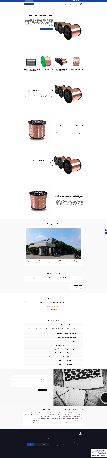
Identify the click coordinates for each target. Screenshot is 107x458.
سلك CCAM (62, 442)
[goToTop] (106, 233)
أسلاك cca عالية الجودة (37, 414)
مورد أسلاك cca (59, 414)
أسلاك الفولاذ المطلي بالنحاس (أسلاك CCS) (46, 69)
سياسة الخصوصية (65, 454)
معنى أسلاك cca (61, 412)
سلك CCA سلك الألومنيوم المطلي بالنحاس (76, 69)
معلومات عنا (76, 442)
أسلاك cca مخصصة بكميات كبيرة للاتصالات (69, 416)
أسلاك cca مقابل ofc (79, 412)
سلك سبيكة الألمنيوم (62, 446)
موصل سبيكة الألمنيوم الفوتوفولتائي (55, 443)
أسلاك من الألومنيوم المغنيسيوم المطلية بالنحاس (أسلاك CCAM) (61, 70)
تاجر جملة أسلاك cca (28, 414)
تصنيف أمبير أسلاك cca (33, 412)
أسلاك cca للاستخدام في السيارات (77, 414)
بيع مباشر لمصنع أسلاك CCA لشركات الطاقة (75, 420)
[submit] (32, 1)
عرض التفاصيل (76, 61)
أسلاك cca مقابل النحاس (70, 412)
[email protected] (76, 0)
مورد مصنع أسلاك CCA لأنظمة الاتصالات (60, 422)
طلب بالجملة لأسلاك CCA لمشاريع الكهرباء (75, 422)
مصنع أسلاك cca (67, 414)
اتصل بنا (77, 449)
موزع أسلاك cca (57, 416)
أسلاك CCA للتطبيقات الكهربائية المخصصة (35, 422)
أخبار (77, 447)
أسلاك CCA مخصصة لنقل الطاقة (43, 418)
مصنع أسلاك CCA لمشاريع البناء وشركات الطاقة (37, 420)
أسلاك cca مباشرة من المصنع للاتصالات (47, 416)
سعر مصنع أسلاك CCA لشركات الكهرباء (53, 420)
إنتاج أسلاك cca (79, 416)
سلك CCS (62, 444)
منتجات (77, 444)
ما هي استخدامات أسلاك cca (43, 412)
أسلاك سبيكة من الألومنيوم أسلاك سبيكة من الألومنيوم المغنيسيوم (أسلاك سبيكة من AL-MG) (31, 70)
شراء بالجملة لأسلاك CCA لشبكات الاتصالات (58, 418)
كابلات (81, 279)
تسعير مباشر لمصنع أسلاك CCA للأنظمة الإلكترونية (74, 418)
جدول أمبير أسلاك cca (53, 412)
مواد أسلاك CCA (63, 420)
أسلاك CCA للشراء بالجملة (48, 422)
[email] (106, 230)
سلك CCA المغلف (55, 445)
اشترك (30, 444)
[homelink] (80, 433)
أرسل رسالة (42, 389)
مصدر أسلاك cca (45, 414)
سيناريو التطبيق (76, 446)
